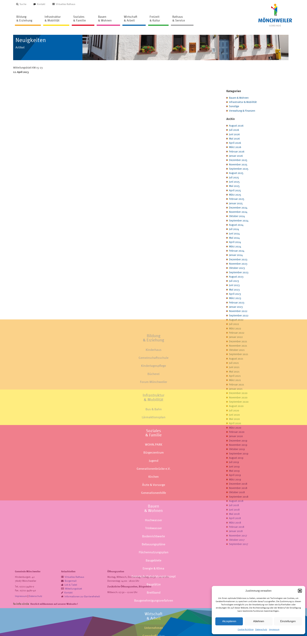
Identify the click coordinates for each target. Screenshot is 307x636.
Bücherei (153, 374)
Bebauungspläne (153, 544)
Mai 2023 (234, 289)
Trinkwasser (153, 528)
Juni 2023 (234, 285)
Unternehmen (153, 628)
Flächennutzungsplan (153, 552)
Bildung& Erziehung (153, 338)
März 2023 (235, 298)
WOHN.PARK (153, 444)
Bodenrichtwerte (153, 536)
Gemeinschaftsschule (153, 358)
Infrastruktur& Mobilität (153, 397)
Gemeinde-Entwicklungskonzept (153, 576)
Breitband (153, 592)
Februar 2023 (236, 302)
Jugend (153, 460)
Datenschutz (261, 629)
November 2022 (238, 310)
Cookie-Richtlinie (246, 629)
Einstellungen (288, 621)
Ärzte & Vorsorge (153, 485)
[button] (300, 591)
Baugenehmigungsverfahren (153, 600)
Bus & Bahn (154, 409)
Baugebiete (153, 560)
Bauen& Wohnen (153, 508)
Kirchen (153, 476)
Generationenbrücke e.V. (154, 468)
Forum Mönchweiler (153, 382)
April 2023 (235, 293)
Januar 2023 (236, 306)
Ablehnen (258, 621)
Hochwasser (153, 520)
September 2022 (238, 315)
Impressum (274, 629)
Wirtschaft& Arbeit (153, 616)
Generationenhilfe (153, 493)
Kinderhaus (153, 350)
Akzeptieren (229, 621)
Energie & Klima (153, 568)
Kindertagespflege (153, 366)
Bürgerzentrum (153, 452)
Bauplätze (154, 584)
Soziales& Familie (153, 432)
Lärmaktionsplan (153, 417)
